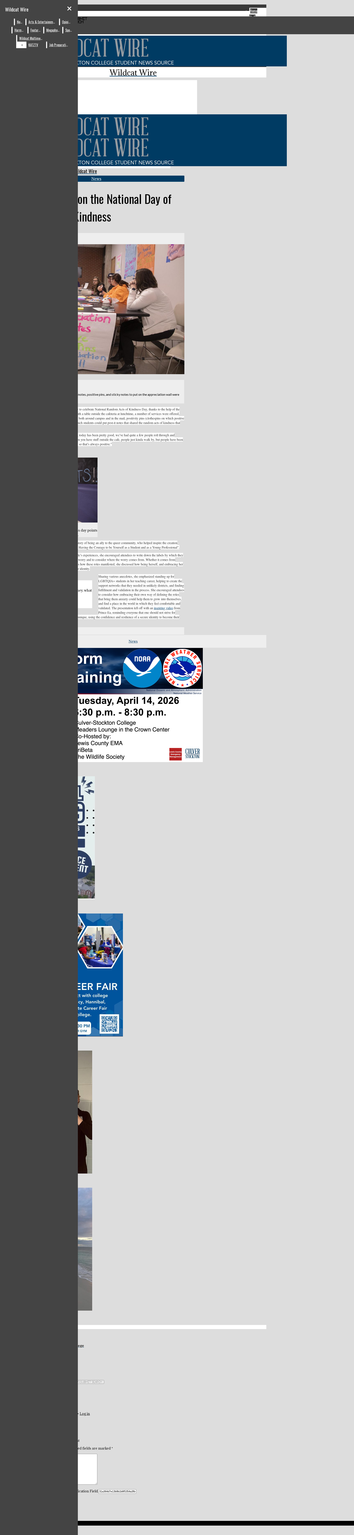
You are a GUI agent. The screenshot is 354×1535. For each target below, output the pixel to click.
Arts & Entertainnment (42, 21)
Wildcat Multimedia (31, 38)
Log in (85, 1413)
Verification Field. (84, 1491)
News (20, 21)
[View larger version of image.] (92, 309)
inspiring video (163, 608)
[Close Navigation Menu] (69, 8)
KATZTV (33, 44)
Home (253, 10)
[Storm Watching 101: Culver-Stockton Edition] (101, 761)
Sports (69, 30)
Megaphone (53, 30)
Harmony (20, 30)
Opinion (66, 21)
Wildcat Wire (16, 9)
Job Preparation (59, 44)
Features (36, 30)
